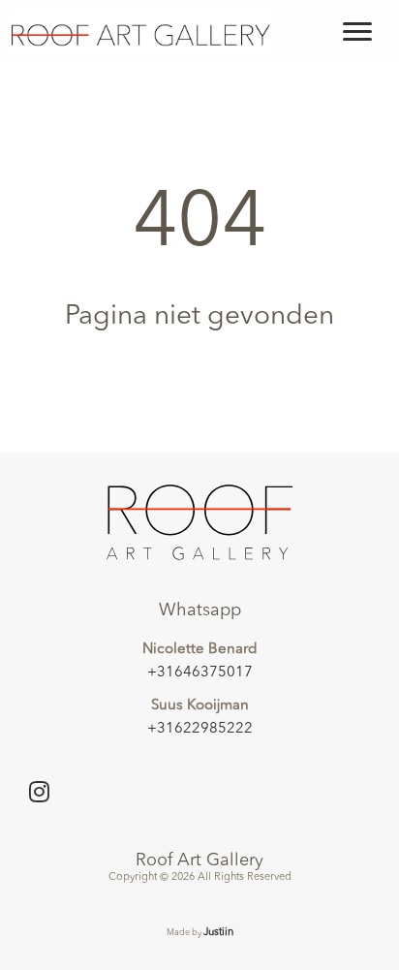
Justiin (218, 932)
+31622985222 (200, 729)
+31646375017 (200, 673)
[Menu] (357, 32)
